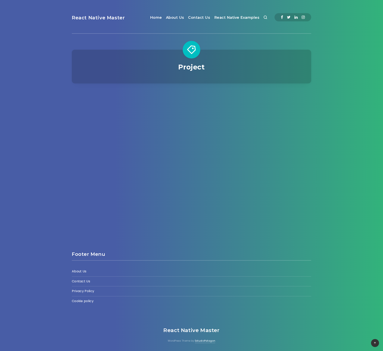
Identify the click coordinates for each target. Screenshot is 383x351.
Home (156, 17)
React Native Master (98, 18)
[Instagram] (303, 17)
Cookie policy (83, 301)
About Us (175, 17)
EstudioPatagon (205, 340)
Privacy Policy (83, 291)
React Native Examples (237, 17)
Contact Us (199, 17)
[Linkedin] (296, 17)
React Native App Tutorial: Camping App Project (274, 169)
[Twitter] (288, 17)
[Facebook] (282, 17)
